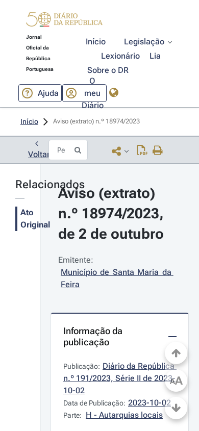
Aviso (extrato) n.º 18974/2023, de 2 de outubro (112, 213)
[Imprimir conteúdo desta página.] (158, 151)
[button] (64, 21)
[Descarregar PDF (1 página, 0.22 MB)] (142, 151)
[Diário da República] (64, 21)
